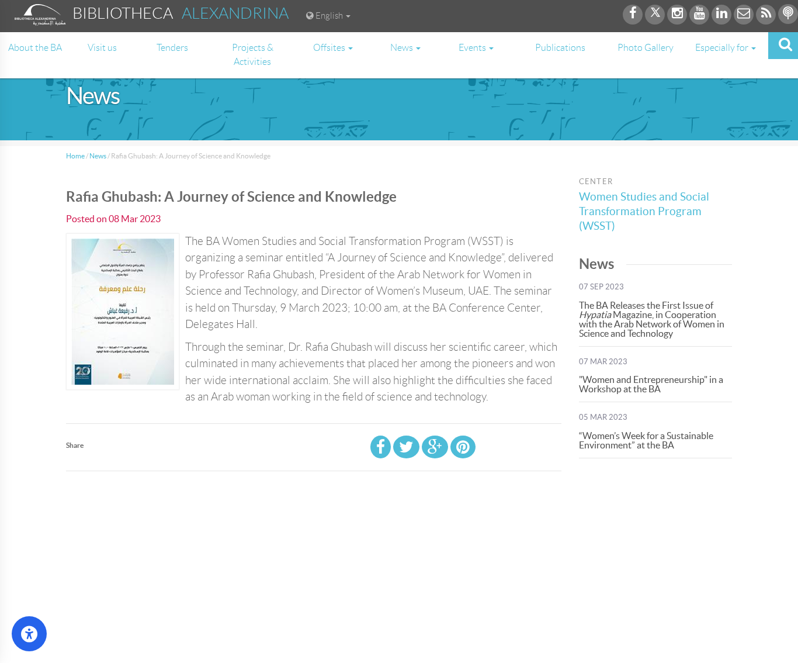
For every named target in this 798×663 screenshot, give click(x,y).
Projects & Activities (252, 55)
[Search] (783, 45)
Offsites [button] (330, 48)
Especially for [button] (722, 48)
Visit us (102, 48)
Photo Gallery (645, 48)
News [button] (402, 48)
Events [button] (473, 48)
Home (75, 156)
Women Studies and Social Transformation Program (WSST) (644, 211)
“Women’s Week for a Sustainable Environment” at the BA (646, 440)
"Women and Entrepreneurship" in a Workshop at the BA (651, 384)
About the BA (35, 48)
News (97, 156)
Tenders (172, 48)
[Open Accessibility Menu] (29, 633)
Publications (560, 48)
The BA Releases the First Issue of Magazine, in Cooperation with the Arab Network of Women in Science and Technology (651, 319)
